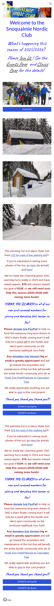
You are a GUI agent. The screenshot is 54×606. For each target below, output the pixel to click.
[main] (27, 46)
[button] (3, 4)
